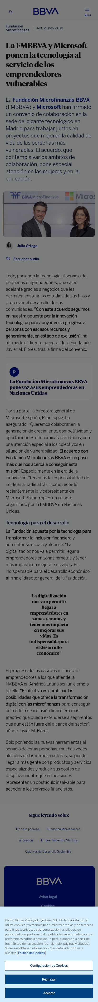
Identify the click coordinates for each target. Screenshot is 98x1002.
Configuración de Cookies (49, 965)
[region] (49, 954)
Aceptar (49, 993)
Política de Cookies (31, 953)
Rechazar (49, 979)
